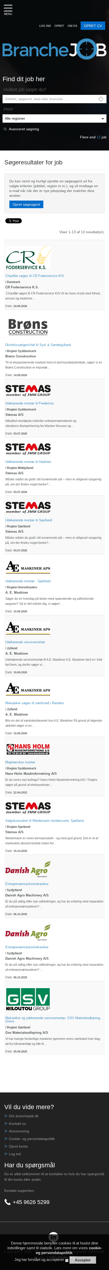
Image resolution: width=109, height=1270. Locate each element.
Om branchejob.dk (24, 1116)
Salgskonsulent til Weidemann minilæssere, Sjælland (44, 821)
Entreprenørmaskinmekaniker (26, 884)
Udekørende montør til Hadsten (28, 462)
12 (99, 137)
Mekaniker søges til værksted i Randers (34, 703)
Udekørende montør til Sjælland (28, 520)
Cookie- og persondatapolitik (32, 1139)
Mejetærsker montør (20, 762)
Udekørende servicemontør (25, 642)
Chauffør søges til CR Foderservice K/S (34, 276)
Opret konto (18, 1146)
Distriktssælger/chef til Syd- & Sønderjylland (38, 345)
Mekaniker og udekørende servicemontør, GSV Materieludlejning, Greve (53, 1019)
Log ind (15, 1154)
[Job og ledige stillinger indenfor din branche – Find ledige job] (54, 41)
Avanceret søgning (24, 129)
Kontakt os (17, 1124)
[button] (45, 25)
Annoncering (19, 1131)
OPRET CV (93, 26)
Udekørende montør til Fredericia (29, 403)
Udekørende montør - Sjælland (27, 581)
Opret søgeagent (26, 204)
